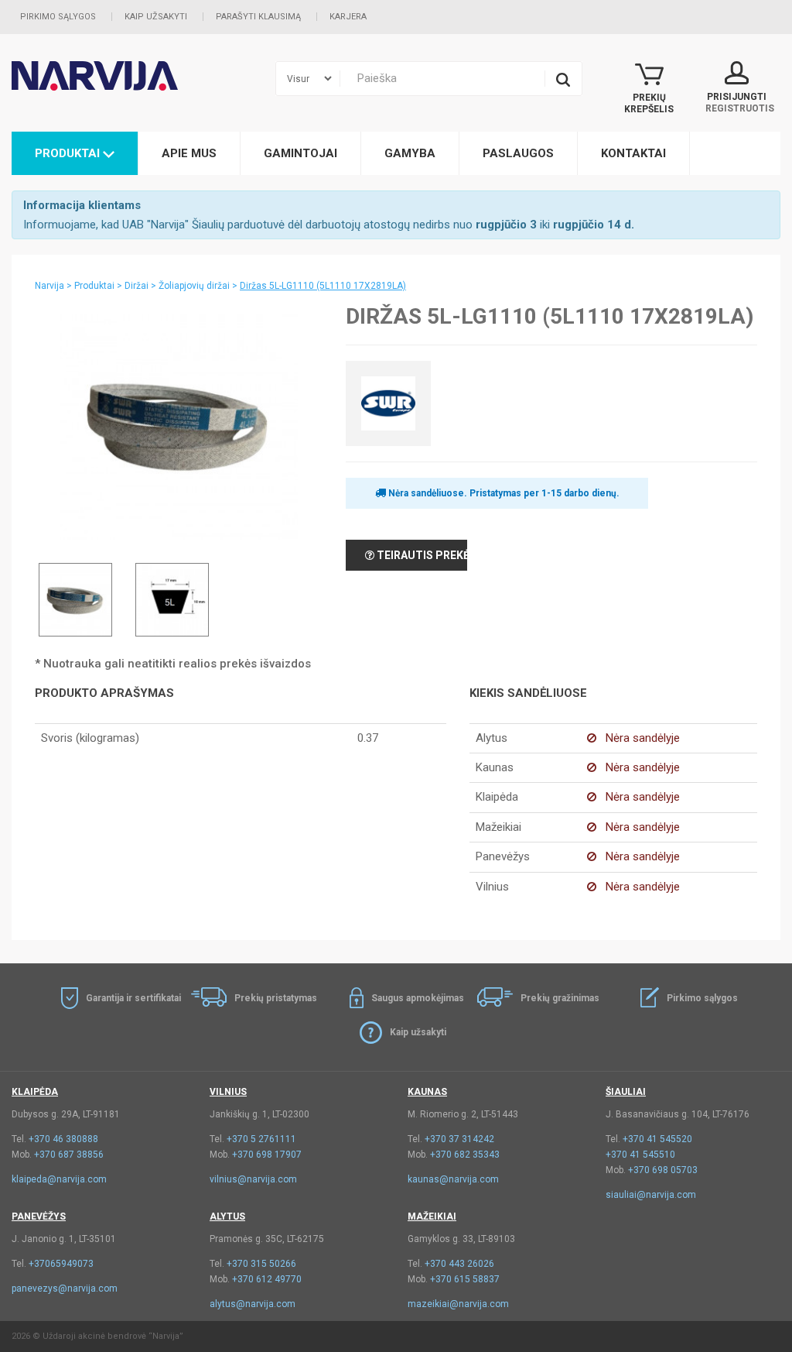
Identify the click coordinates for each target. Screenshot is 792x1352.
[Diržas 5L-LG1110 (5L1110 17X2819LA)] (179, 424)
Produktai (69, 153)
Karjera (348, 17)
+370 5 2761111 (261, 1139)
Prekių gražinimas (560, 998)
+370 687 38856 (69, 1154)
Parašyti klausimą (258, 17)
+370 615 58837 (465, 1279)
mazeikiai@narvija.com (458, 1304)
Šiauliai (626, 1091)
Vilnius (228, 1091)
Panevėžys (39, 1216)
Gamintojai (300, 153)
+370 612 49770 (267, 1279)
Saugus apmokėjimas (417, 998)
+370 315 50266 (261, 1263)
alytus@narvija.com (252, 1304)
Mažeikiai (432, 1216)
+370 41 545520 (657, 1139)
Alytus (227, 1216)
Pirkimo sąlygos (58, 17)
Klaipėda (35, 1091)
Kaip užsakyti (156, 17)
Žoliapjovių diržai (194, 285)
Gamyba (409, 153)
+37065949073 (61, 1263)
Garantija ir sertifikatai (133, 998)
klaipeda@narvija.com (59, 1179)
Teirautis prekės (420, 555)
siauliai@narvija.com (651, 1194)
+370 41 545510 (640, 1154)
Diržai (136, 285)
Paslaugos (518, 153)
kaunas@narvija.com (453, 1179)
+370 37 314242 (459, 1139)
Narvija (49, 285)
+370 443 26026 (459, 1263)
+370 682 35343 (465, 1154)
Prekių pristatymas (275, 998)
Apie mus (189, 153)
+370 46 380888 (63, 1139)
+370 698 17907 (267, 1154)
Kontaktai (633, 153)
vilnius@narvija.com (253, 1179)
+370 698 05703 (663, 1170)
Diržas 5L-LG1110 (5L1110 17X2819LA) (323, 285)
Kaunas (427, 1091)
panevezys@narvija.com (65, 1288)
